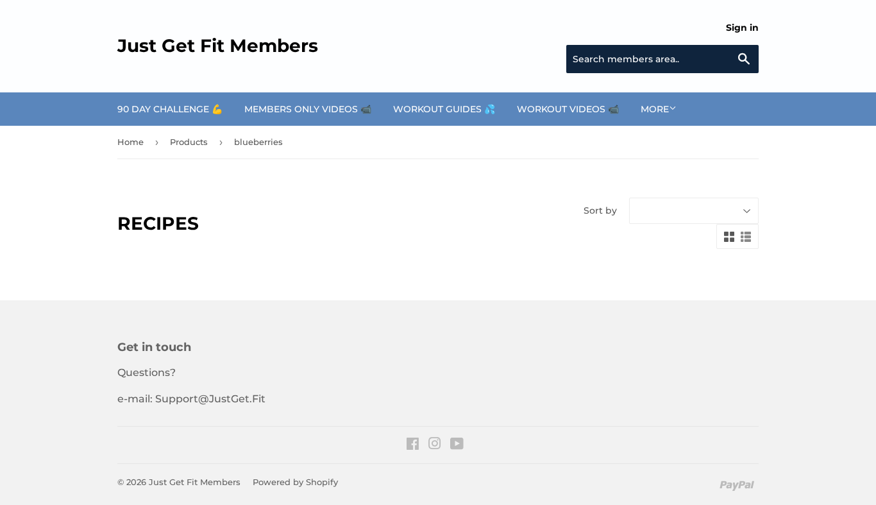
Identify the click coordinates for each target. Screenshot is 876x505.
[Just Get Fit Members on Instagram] (434, 445)
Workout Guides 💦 (444, 109)
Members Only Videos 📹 (307, 109)
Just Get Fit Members (217, 45)
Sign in (742, 27)
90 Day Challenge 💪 (170, 109)
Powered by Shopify (295, 482)
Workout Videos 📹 (568, 109)
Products (189, 142)
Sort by (600, 210)
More (655, 109)
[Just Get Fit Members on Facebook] (412, 445)
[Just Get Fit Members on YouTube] (457, 445)
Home (130, 142)
